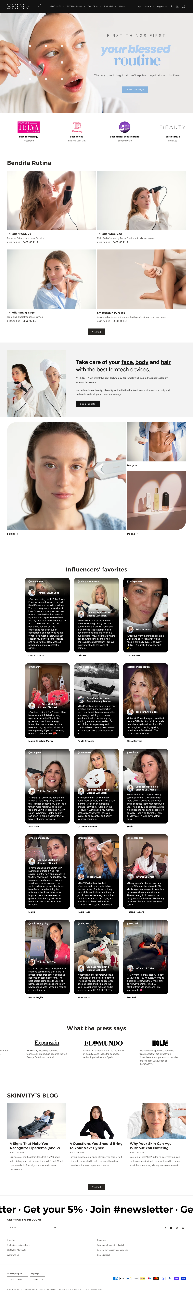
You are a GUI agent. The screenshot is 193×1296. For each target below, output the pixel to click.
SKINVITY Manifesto (16, 1250)
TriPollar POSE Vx (19, 233)
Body (130, 465)
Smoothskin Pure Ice (111, 312)
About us (11, 1240)
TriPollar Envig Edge (21, 312)
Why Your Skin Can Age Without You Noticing (151, 1146)
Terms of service (96, 1289)
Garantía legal (103, 1255)
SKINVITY (18, 1289)
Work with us (13, 1255)
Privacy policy (31, 1289)
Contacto (101, 1240)
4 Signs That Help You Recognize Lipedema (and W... (36, 1146)
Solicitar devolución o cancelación (112, 1250)
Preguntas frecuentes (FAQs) (110, 1245)
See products (87, 404)
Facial (11, 533)
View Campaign (135, 89)
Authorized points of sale (18, 1245)
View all (96, 331)
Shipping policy (80, 1289)
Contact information (48, 1289)
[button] (56, 6)
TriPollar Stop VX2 (109, 233)
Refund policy (65, 1289)
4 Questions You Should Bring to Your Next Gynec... (96, 1146)
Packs (131, 533)
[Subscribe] (55, 1227)
